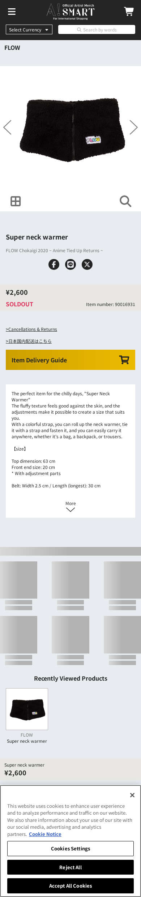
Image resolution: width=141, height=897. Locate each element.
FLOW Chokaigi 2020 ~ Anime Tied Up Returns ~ (54, 250)
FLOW (12, 47)
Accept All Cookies (70, 885)
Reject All (70, 867)
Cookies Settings (70, 848)
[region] (70, 841)
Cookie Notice (45, 834)
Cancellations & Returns (32, 329)
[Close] (132, 795)
